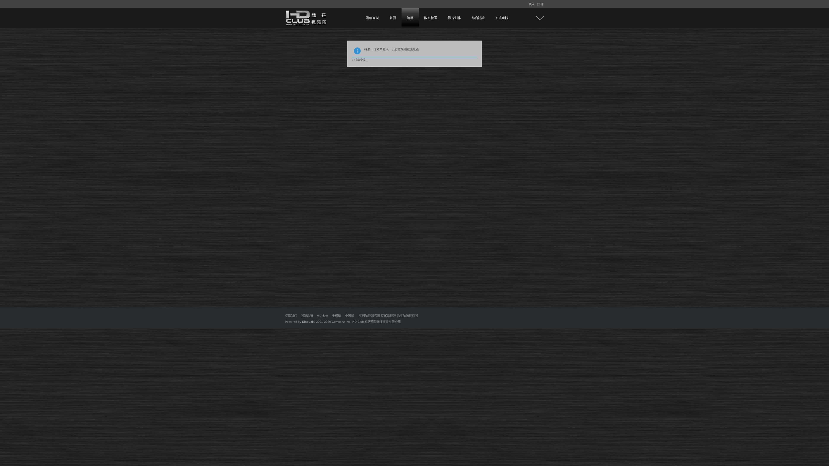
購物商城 (372, 18)
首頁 (393, 18)
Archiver (322, 315)
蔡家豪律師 (388, 315)
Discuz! (307, 321)
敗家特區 (430, 18)
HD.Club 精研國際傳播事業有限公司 (376, 321)
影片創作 (454, 18)
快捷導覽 (540, 18)
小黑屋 (349, 315)
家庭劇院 (501, 18)
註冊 (540, 4)
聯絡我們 (291, 315)
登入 (531, 4)
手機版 (336, 315)
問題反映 (306, 315)
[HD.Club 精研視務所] (306, 17)
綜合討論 (478, 18)
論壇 (410, 18)
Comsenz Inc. (341, 321)
